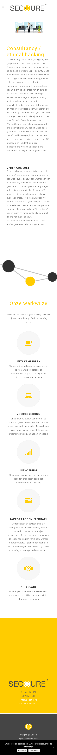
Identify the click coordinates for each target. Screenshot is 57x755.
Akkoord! (22, 750)
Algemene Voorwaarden (28, 738)
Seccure (34, 735)
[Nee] (53, 747)
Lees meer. (34, 750)
